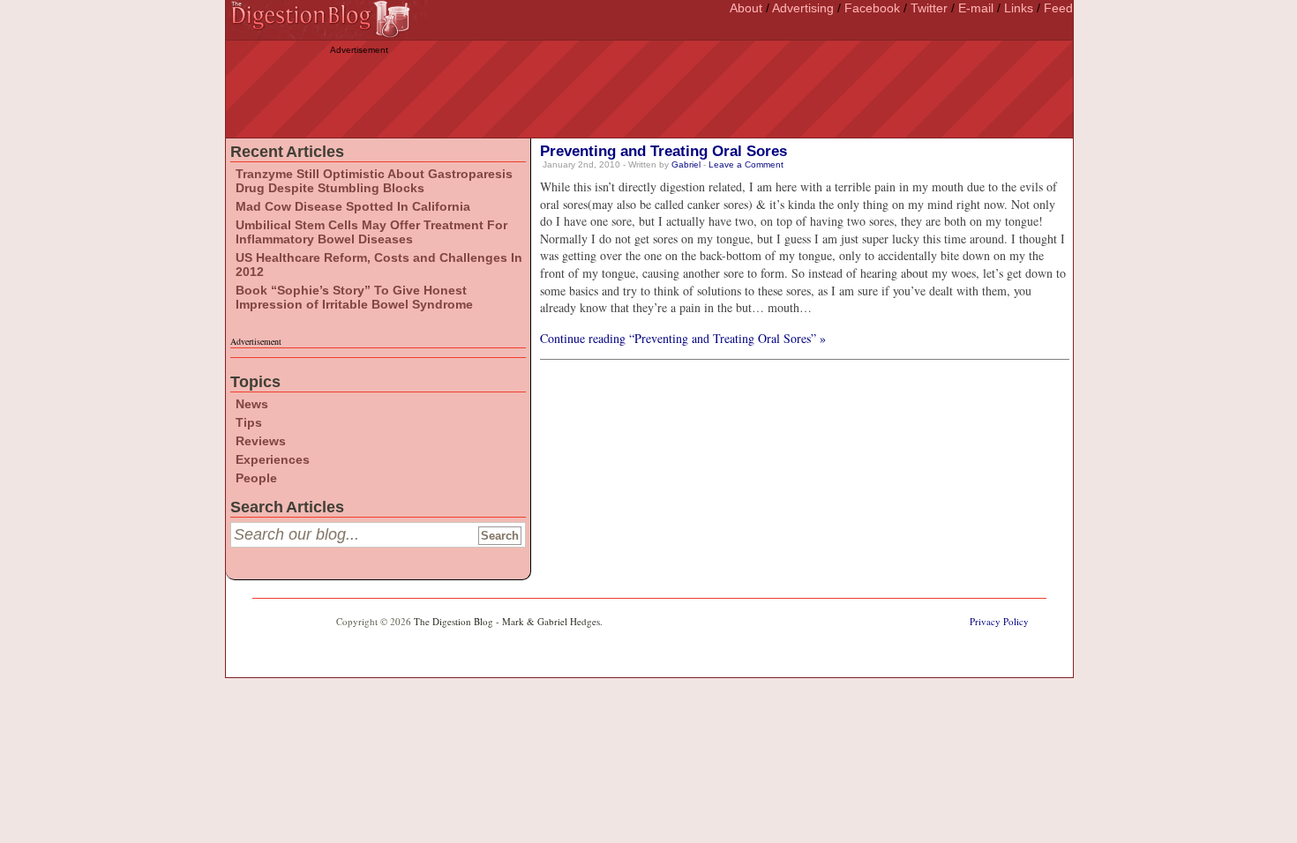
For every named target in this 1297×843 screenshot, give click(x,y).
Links (1018, 8)
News (252, 404)
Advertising (803, 8)
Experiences (273, 459)
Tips (249, 422)
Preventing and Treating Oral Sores (663, 151)
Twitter (929, 8)
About (746, 8)
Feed (1058, 8)
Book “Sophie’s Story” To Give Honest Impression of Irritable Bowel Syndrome (354, 297)
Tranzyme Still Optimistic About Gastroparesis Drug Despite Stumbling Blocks (374, 181)
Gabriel (686, 164)
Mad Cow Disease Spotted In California (353, 206)
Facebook (872, 8)
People (256, 478)
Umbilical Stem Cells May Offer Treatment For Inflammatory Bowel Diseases (371, 232)
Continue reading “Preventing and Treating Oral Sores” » (683, 338)
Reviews (261, 441)
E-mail (975, 8)
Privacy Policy (999, 621)
